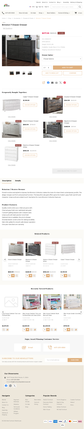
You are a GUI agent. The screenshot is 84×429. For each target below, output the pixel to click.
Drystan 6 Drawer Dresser (71, 97)
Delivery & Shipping (75, 2)
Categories (29, 396)
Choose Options (29, 105)
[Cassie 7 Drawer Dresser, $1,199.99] (67, 248)
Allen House (5, 318)
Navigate (6, 396)
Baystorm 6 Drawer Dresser (69, 121)
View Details (11, 116)
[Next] (77, 258)
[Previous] (5, 258)
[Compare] (14, 329)
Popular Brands (49, 396)
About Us (43, 2)
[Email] (52, 82)
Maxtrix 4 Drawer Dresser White (31, 145)
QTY (44, 67)
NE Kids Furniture (61, 409)
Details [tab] (18, 180)
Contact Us (51, 2)
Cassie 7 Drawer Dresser (30, 97)
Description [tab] (6, 180)
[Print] (56, 82)
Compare (71, 73)
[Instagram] (10, 386)
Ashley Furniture (60, 407)
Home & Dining (63, 13)
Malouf (71, 402)
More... (71, 405)
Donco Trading (46, 407)
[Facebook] (48, 82)
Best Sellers (51, 13)
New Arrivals (22, 13)
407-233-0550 (15, 380)
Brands (37, 2)
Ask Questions (7, 28)
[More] (42, 13)
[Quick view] (16, 274)
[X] (60, 82)
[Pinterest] (64, 82)
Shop (40, 13)
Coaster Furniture (74, 400)
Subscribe (74, 360)
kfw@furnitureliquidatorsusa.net (20, 382)
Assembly (65, 2)
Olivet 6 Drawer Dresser (30, 120)
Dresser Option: (47, 55)
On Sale (32, 13)
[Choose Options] (13, 274)
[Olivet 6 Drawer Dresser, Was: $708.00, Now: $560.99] (15, 248)
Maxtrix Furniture (47, 400)
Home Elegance (60, 400)
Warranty (16, 404)
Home (4, 18)
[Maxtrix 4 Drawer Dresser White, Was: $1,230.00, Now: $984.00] (50, 248)
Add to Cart (66, 67)
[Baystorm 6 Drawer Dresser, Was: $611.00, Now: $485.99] (32, 248)
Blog (57, 2)
